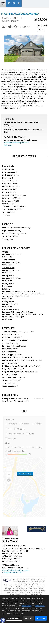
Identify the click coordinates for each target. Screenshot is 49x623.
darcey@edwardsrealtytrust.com (16, 142)
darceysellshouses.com (11, 572)
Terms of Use (40, 606)
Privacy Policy (26, 606)
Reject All (28, 618)
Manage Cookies (14, 618)
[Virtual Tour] (19, 3)
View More (8, 145)
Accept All (41, 618)
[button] (2, 620)
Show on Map (25, 473)
